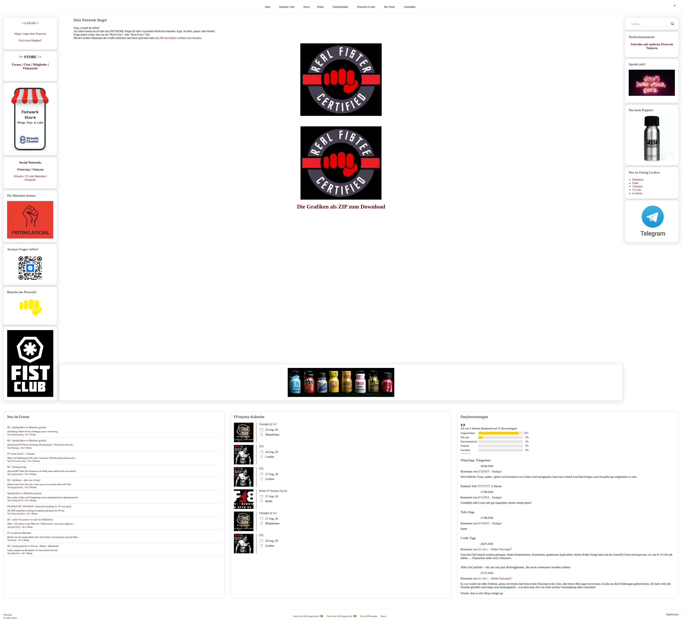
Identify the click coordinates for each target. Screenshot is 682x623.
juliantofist (15, 553)
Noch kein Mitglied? (30, 40)
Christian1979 (17, 500)
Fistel (635, 183)
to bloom (637, 193)
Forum (16, 64)
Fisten (320, 6)
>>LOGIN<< (30, 23)
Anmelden (409, 6)
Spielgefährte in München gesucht (24, 493)
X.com (29, 176)
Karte (383, 616)
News (306, 6)
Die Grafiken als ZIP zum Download (341, 206)
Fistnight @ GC (268, 424)
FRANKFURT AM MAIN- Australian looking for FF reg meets (39, 506)
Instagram (30, 179)
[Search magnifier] (672, 23)
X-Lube (636, 189)
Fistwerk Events (366, 6)
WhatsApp (23, 169)
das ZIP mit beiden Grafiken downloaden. (178, 37)
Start (267, 6)
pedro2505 (15, 527)
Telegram (38, 169)
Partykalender (340, 6)
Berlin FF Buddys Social (273, 490)
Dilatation (637, 179)
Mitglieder (40, 64)
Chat (27, 64)
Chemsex (637, 186)
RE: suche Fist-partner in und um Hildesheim (30, 519)
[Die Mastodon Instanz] (30, 220)
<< (30, 57)
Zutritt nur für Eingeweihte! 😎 (308, 616)
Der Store (389, 6)
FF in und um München (19, 533)
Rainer (14, 540)
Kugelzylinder (17, 474)
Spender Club (286, 6)
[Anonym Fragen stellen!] (30, 268)
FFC (261, 446)
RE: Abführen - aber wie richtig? (23, 480)
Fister (119, 34)
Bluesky (19, 176)
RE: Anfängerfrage (16, 467)
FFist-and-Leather (18, 461)
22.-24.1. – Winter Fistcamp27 (495, 549)
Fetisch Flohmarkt (368, 616)
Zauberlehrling (17, 434)
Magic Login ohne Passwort (30, 33)
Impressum (672, 614)
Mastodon (40, 176)
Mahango (15, 448)
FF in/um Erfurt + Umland (20, 454)
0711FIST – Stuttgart (490, 471)
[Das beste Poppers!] (652, 139)
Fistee (140, 34)
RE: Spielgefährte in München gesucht (26, 427)
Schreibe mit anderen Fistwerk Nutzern (652, 46)
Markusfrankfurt (18, 513)
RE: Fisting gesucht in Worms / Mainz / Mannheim (33, 546)
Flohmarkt (30, 68)
